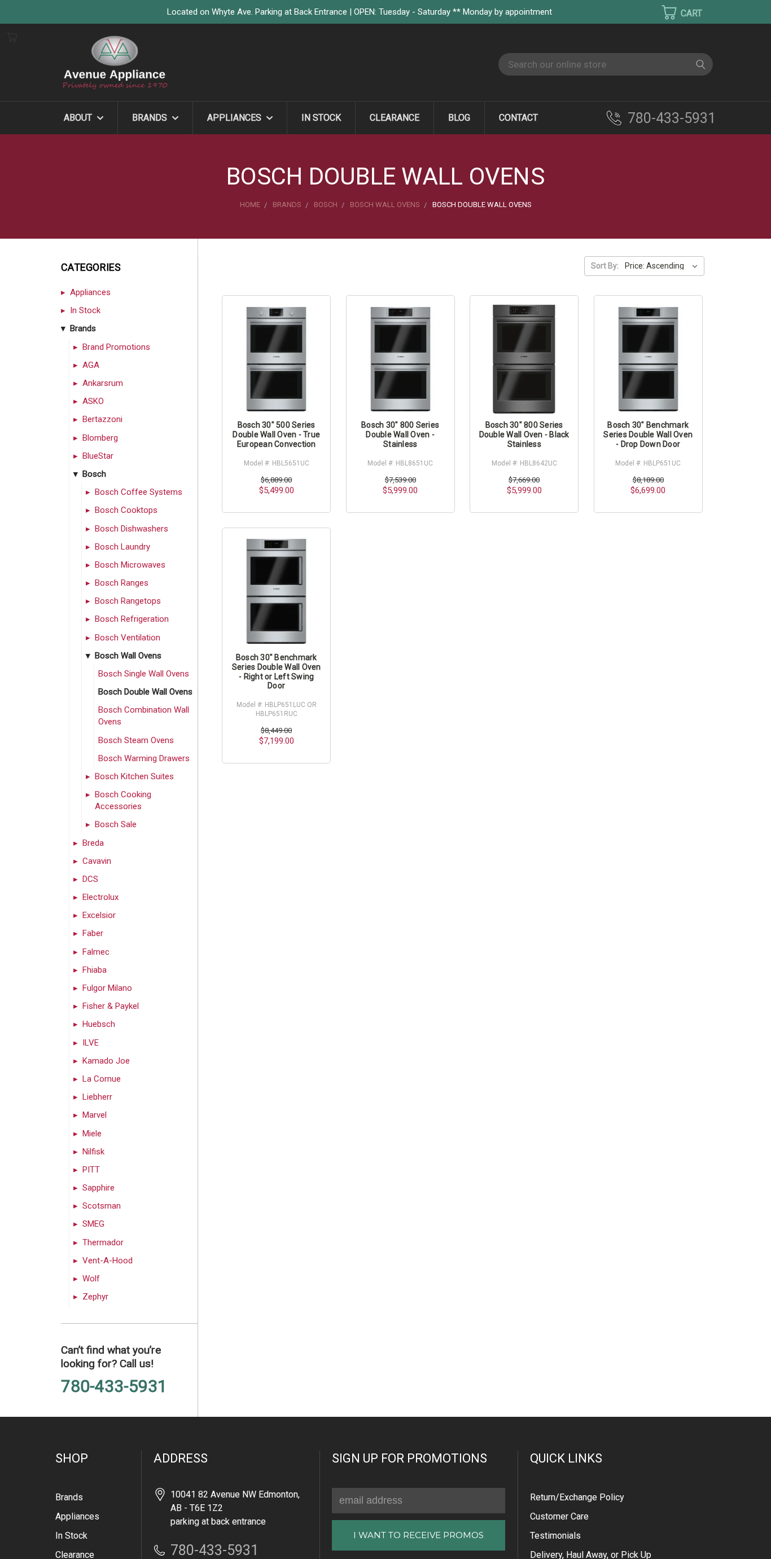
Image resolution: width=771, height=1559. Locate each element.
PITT (91, 1170)
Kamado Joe (106, 1061)
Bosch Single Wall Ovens (143, 674)
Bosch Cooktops (126, 510)
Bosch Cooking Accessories (123, 800)
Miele (92, 1133)
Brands (150, 117)
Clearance (394, 117)
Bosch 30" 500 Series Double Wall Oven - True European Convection (276, 434)
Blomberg (100, 438)
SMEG (93, 1224)
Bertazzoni (102, 419)
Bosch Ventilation (127, 638)
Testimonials (555, 1535)
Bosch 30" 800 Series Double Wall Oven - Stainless (400, 434)
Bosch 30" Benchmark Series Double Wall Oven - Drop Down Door (648, 434)
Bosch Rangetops (128, 601)
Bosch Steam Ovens (136, 740)
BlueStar (97, 456)
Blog (459, 117)
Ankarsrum (102, 383)
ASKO (93, 401)
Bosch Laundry (122, 547)
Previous (28, 1534)
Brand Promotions (116, 347)
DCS (90, 879)
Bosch (94, 474)
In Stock (321, 117)
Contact (518, 117)
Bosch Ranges (121, 583)
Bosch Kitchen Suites (134, 776)
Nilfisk (93, 1152)
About (79, 117)
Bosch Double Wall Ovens (145, 692)
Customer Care (559, 1516)
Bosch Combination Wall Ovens (143, 716)
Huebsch (98, 1024)
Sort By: (605, 265)
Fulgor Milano (107, 988)
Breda (93, 843)
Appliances (235, 117)
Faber (92, 933)
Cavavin (96, 861)
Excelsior (99, 915)
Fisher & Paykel (110, 1006)
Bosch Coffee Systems (138, 492)
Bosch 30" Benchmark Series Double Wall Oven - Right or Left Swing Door (276, 671)
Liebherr (97, 1097)
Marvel (94, 1115)
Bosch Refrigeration (132, 619)
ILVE (90, 1043)
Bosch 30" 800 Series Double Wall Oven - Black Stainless (524, 434)
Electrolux (100, 897)
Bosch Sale (116, 824)
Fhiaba (94, 970)
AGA (90, 365)
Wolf (91, 1278)
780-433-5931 (672, 118)
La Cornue (101, 1079)
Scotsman (101, 1206)
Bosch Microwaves (130, 565)
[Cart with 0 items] (674, 12)
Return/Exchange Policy (577, 1497)
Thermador (103, 1242)
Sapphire (98, 1188)
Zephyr (95, 1297)
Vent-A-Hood (107, 1260)
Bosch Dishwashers (131, 529)
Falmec (95, 952)
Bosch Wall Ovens (128, 656)
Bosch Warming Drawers (144, 758)
